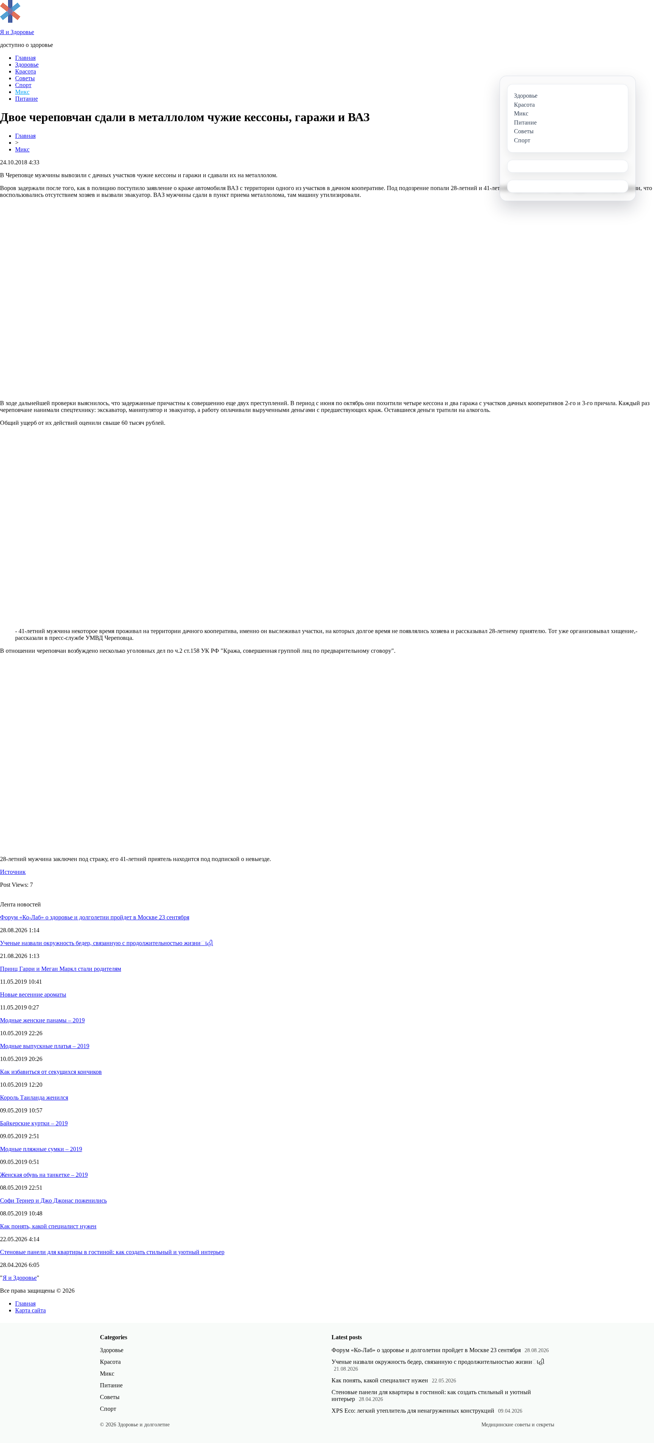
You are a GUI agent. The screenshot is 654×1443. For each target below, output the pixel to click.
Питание (26, 98)
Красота (25, 71)
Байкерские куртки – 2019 (34, 1123)
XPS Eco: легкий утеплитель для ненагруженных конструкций (413, 1410)
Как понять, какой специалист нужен (48, 1226)
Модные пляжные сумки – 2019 (41, 1149)
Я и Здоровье (20, 1278)
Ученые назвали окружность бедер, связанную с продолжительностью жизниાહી (106, 943)
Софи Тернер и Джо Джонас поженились (53, 1200)
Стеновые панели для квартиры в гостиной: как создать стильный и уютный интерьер (112, 1252)
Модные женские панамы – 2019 (42, 1020)
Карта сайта (30, 1310)
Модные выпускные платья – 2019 (44, 1046)
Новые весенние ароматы (33, 994)
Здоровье (27, 64)
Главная (25, 58)
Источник (13, 872)
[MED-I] (10, 20)
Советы (25, 78)
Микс (22, 92)
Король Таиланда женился (34, 1097)
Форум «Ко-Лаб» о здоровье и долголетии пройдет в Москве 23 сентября (94, 917)
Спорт (23, 85)
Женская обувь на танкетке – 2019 (44, 1175)
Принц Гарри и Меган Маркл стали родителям (60, 969)
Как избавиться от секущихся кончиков (51, 1072)
